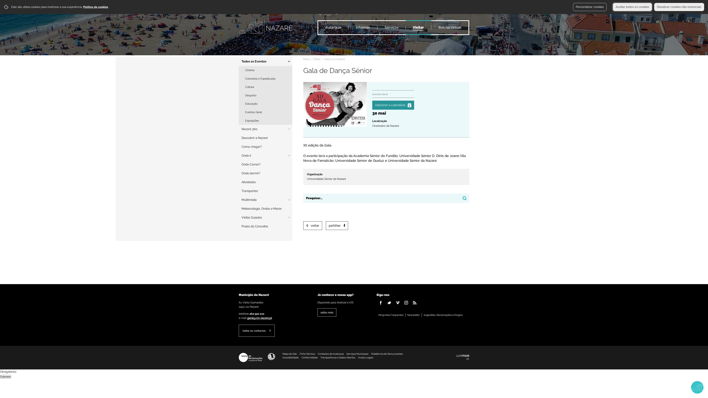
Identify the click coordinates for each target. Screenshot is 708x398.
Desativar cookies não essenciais (679, 7)
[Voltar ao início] (265, 27)
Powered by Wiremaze (462, 357)
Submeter (5, 376)
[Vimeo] (397, 302)
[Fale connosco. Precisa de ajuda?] (665, 387)
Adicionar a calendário (390, 105)
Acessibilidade (271, 356)
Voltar (315, 225)
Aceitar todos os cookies (632, 7)
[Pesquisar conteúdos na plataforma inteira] (464, 198)
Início (306, 59)
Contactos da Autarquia (331, 353)
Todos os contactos (254, 330)
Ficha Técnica (307, 353)
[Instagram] (406, 302)
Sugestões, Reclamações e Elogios (443, 315)
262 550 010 (256, 313)
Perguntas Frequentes (390, 315)
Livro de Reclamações (250, 357)
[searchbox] (386, 198)
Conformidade (309, 357)
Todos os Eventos (334, 59)
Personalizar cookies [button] (590, 7)
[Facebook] (380, 302)
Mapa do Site (289, 353)
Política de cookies (95, 7)
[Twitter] (389, 302)
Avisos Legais (365, 357)
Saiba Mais (326, 312)
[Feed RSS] (414, 302)
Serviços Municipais (357, 353)
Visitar (316, 59)
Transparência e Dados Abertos (337, 357)
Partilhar (335, 225)
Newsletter (413, 315)
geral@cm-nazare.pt (259, 318)
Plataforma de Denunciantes (387, 353)
